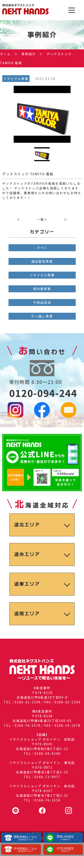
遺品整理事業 (42, 261)
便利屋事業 (42, 288)
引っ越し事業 (42, 316)
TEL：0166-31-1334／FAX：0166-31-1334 (42, 702)
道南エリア (27, 613)
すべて (42, 247)
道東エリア (27, 584)
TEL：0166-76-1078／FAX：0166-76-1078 (42, 725)
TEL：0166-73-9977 (42, 777)
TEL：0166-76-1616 (42, 800)
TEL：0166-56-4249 (42, 753)
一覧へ (42, 219)
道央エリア (27, 554)
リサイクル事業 (42, 275)
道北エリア (27, 524)
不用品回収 (42, 302)
